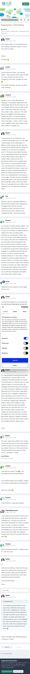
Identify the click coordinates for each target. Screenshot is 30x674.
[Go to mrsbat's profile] (2, 68)
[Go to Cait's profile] (2, 197)
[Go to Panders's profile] (2, 221)
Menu (25, 4)
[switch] (26, 343)
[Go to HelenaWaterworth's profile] (2, 511)
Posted (10, 40)
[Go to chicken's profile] (2, 466)
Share (7, 647)
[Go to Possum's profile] (2, 498)
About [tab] (24, 311)
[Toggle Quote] (3, 601)
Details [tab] (15, 311)
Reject (15, 365)
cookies (12, 662)
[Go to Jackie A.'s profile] (2, 95)
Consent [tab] (5, 311)
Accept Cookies (7, 671)
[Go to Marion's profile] (2, 436)
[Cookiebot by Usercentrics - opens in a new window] (21, 307)
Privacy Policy (10, 667)
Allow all (15, 360)
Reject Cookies (18, 671)
